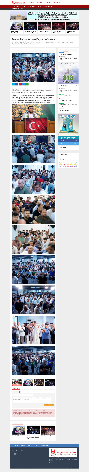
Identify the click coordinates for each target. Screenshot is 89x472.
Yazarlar (62, 147)
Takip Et (76, 143)
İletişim (24, 467)
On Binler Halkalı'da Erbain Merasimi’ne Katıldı (69, 59)
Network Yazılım (73, 467)
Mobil (14, 467)
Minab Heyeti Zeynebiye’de (66, 54)
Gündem (34, 6)
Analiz (39, 6)
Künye (18, 467)
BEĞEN (62, 140)
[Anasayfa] (11, 6)
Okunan (65, 50)
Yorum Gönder (16, 392)
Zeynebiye (17, 6)
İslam (29, 6)
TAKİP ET (62, 143)
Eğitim (50, 6)
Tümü (76, 85)
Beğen (76, 140)
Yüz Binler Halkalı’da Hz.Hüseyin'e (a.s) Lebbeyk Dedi (22, 8)
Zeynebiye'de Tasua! (64, 110)
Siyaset (45, 6)
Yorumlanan (72, 50)
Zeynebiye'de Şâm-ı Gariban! (66, 100)
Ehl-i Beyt (23, 6)
